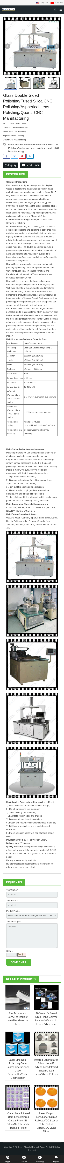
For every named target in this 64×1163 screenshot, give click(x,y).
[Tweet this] (14, 156)
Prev (7, 46)
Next (56, 46)
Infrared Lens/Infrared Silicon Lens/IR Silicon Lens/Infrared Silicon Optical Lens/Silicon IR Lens (46, 1067)
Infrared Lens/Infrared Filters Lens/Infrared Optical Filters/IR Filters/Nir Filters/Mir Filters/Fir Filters (18, 1120)
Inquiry (12, 165)
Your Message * (13, 921)
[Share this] (6, 156)
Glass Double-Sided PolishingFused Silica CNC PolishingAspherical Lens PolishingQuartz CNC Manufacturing (33, 144)
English (44, 3)
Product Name (13, 911)
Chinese (59, 3)
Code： (9, 951)
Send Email (32, 165)
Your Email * (12, 900)
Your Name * (12, 890)
